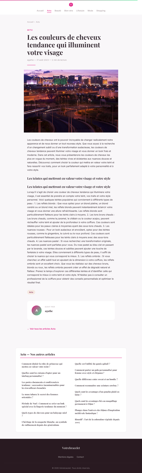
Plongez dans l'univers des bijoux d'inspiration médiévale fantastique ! (97, 411)
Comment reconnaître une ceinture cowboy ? (96, 385)
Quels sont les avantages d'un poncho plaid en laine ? (97, 393)
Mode (90, 10)
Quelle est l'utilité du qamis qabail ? (92, 363)
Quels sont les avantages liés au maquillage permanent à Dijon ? (96, 402)
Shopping (100, 10)
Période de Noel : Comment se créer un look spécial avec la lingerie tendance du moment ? (44, 405)
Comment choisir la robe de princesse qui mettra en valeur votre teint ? (42, 365)
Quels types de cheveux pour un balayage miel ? (44, 414)
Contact (80, 457)
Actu (49, 10)
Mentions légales (65, 457)
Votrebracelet (71, 448)
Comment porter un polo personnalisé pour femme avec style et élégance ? (96, 371)
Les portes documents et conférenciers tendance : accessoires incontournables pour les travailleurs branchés (43, 385)
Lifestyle (80, 10)
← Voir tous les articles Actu (41, 328)
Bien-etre (68, 10)
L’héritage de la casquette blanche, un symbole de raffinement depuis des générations (44, 423)
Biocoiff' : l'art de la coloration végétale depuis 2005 (97, 421)
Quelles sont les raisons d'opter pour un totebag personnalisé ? (41, 374)
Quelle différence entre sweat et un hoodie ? (96, 379)
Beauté (58, 10)
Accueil (40, 10)
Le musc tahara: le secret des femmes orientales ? (40, 396)
